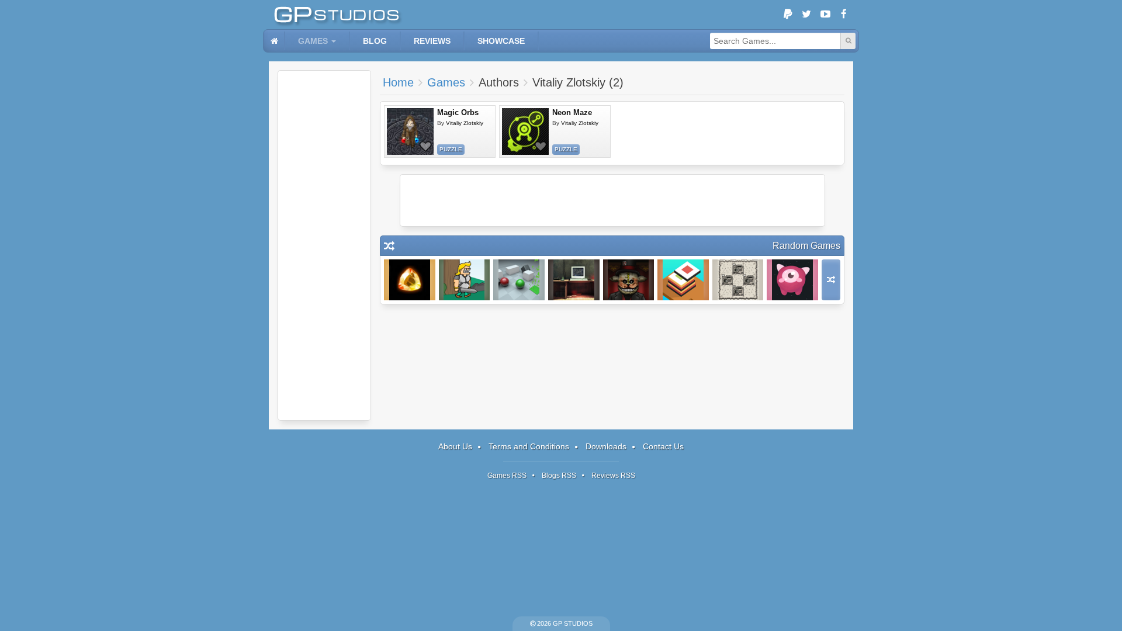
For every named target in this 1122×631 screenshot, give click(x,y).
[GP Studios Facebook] (843, 14)
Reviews (432, 41)
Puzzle (450, 149)
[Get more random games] (831, 279)
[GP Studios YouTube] (825, 14)
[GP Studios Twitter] (806, 14)
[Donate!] (787, 14)
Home (398, 82)
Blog (375, 41)
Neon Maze (572, 112)
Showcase (501, 41)
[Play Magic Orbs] (410, 131)
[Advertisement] (324, 245)
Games (313, 41)
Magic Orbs (458, 112)
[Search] (848, 41)
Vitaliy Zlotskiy (464, 123)
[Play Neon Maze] (525, 131)
